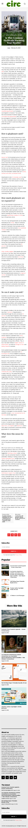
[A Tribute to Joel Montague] (5, 595)
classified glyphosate (7, 111)
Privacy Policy (18, 554)
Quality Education (6, 804)
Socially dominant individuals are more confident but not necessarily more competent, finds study (7, 518)
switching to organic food (8, 473)
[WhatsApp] (19, 534)
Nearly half (4, 157)
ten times (20, 257)
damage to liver (19, 344)
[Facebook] (8, 534)
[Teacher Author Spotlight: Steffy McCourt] (5, 588)
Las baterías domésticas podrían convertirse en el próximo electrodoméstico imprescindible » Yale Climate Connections (17, 574)
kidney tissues (5, 346)
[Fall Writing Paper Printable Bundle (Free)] (5, 582)
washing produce (12, 453)
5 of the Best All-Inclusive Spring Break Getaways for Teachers (20, 517)
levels (12, 222)
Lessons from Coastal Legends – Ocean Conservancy (18, 566)
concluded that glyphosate (8, 116)
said (2, 71)
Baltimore (19, 425)
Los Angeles (10, 425)
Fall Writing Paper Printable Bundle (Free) (17, 582)
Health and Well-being (14, 35)
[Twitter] (12, 534)
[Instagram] (7, 777)
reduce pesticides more (7, 458)
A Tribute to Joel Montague (17, 595)
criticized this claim (6, 371)
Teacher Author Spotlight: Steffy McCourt (17, 588)
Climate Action (5, 798)
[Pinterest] (15, 534)
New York (4, 425)
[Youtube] (15, 777)
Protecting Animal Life (7, 790)
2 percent (9, 312)
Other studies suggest (7, 251)
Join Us (13, 816)
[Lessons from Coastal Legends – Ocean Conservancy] (5, 566)
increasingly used (16, 177)
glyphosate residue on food (14, 215)
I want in (13, 551)
